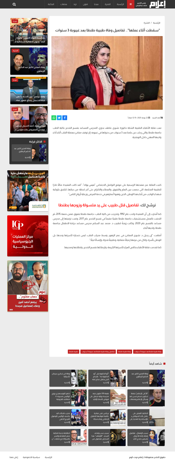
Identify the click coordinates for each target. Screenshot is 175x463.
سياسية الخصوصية (31, 457)
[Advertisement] (107, 161)
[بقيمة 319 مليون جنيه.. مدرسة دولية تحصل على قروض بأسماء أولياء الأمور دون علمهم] (118, 397)
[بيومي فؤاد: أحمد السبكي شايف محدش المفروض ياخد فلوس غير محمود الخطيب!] (29, 119)
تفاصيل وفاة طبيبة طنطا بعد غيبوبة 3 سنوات (98, 352)
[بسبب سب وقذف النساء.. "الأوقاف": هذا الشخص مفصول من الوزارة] (118, 437)
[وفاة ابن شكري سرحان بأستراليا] (79, 378)
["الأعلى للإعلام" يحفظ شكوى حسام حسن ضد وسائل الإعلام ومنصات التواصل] (157, 397)
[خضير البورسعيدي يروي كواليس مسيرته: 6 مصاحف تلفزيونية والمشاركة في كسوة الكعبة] (79, 397)
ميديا (96, 4)
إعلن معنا (14, 457)
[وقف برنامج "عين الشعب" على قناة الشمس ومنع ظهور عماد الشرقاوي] (29, 90)
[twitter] (59, 117)
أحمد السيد (156, 118)
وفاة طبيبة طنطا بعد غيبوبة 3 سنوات (148, 352)
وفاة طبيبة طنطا (124, 352)
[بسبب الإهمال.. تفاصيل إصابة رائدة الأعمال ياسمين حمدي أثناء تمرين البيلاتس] (157, 437)
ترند (75, 4)
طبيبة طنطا (73, 352)
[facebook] (64, 117)
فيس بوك (89, 185)
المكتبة (51, 4)
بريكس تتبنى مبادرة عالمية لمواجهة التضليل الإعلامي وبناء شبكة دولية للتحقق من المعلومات (99, 419)
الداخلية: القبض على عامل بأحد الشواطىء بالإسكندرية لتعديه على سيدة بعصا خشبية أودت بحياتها (138, 419)
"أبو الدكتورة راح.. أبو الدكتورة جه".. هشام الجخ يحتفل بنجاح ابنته (100, 376)
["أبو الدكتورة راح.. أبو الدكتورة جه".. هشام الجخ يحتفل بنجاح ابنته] (118, 378)
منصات (63, 4)
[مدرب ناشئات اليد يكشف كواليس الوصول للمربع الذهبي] (79, 417)
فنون (85, 4)
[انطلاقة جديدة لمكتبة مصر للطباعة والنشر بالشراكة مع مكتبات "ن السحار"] (79, 437)
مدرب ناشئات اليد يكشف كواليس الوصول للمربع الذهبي (60, 416)
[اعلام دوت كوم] (156, 4)
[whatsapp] (53, 117)
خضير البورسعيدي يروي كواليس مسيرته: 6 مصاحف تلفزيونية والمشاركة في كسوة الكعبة (61, 399)
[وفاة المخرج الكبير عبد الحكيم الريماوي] (157, 378)
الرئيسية (120, 4)
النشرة (107, 4)
